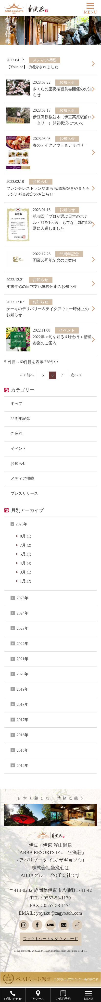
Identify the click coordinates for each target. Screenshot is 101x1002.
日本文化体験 (50, 828)
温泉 (50, 783)
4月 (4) (25, 563)
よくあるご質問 (50, 885)
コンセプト (50, 749)
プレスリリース (24, 493)
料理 (50, 772)
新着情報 (50, 817)
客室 (50, 760)
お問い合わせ (50, 873)
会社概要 (50, 907)
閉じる (92, 711)
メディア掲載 (22, 478)
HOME (50, 738)
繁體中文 (27, 969)
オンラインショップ (50, 941)
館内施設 (50, 794)
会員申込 (73, 726)
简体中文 (73, 958)
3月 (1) (25, 572)
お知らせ (18, 463)
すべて (16, 403)
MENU (90, 12)
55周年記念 (20, 418)
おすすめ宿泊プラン (50, 862)
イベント (18, 448)
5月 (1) (25, 554)
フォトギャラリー (50, 851)
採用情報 (50, 918)
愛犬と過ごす (50, 930)
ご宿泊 (16, 433)
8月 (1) (25, 536)
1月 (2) (25, 581)
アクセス (50, 806)
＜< (26, 375)
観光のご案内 (50, 840)
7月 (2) (25, 545)
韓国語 (73, 969)
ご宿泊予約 (27, 726)
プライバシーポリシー (50, 896)
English (27, 958)
